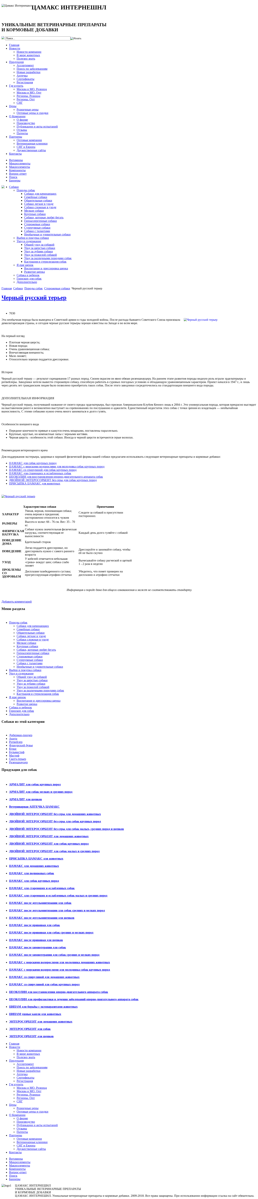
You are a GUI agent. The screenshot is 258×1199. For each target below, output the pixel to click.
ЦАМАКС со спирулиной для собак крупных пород (42, 469)
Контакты (15, 153)
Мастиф (14, 755)
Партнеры (15, 136)
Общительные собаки (38, 200)
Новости (14, 48)
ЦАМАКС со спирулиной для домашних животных (44, 977)
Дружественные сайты (31, 150)
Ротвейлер (15, 742)
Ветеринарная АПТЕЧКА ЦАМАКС (34, 806)
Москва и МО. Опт (29, 92)
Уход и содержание (29, 241)
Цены (12, 106)
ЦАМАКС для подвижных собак (31, 873)
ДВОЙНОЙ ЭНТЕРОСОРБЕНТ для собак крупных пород (49, 843)
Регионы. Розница (28, 96)
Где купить (16, 85)
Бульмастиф (16, 752)
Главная (14, 45)
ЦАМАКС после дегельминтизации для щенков (41, 917)
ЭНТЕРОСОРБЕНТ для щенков (31, 1036)
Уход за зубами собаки (38, 251)
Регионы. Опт (26, 99)
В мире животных (28, 55)
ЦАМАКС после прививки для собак (34, 925)
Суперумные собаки (37, 227)
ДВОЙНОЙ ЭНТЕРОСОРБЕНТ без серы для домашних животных (55, 814)
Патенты (22, 133)
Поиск (13, 177)
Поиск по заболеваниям (32, 68)
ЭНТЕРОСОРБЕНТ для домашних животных (40, 1021)
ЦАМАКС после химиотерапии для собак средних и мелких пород (54, 954)
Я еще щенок (25, 265)
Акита (13, 738)
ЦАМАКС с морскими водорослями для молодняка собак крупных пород (56, 466)
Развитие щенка (34, 271)
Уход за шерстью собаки (39, 248)
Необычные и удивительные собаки (47, 234)
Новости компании (29, 51)
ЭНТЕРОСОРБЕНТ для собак (30, 1029)
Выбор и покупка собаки (33, 237)
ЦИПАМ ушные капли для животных (35, 1014)
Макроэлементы (19, 166)
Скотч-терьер (17, 759)
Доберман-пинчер (20, 735)
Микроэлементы (19, 163)
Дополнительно (27, 282)
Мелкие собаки (34, 210)
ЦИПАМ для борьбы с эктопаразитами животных (43, 1006)
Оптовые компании (29, 140)
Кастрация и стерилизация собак (45, 261)
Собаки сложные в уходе (40, 207)
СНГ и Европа (26, 146)
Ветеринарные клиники (32, 143)
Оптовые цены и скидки (32, 113)
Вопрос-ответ (18, 173)
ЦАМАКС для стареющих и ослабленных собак (40, 473)
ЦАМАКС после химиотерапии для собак (37, 947)
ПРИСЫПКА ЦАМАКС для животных (34, 483)
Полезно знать (26, 58)
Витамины (16, 160)
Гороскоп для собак (29, 278)
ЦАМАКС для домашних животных (34, 866)
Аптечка (22, 75)
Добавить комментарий (17, 601)
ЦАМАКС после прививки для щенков (36, 940)
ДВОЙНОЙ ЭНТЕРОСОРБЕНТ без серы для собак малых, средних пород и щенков (66, 829)
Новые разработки (28, 72)
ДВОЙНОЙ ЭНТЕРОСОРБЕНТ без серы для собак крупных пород (53, 480)
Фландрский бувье (21, 745)
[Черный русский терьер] (18, 496)
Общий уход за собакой (39, 244)
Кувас (13, 748)
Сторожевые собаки (37, 224)
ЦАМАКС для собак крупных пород (32, 463)
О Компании (17, 116)
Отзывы (22, 130)
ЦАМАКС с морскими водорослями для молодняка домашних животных (59, 962)
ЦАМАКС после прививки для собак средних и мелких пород (51, 932)
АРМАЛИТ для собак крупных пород (35, 784)
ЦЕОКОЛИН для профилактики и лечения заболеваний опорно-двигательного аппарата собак (73, 999)
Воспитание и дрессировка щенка (46, 268)
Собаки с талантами (37, 231)
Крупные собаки (35, 214)
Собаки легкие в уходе (38, 203)
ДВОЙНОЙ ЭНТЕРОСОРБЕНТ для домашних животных (49, 836)
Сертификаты (25, 79)
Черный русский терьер (34, 297)
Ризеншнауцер (18, 762)
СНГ (20, 102)
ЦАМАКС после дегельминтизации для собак (40, 902)
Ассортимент (25, 65)
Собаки (14, 186)
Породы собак (26, 190)
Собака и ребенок (28, 275)
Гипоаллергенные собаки (40, 220)
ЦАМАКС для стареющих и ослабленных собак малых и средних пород (58, 895)
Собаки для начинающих (40, 193)
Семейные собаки (35, 197)
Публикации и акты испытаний (37, 126)
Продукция (16, 62)
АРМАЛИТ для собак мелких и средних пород (40, 791)
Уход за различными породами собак (48, 258)
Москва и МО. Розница (32, 89)
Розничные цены (28, 109)
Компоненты (17, 170)
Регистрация (25, 82)
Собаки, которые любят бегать (43, 217)
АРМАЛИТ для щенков (25, 799)
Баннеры (14, 180)
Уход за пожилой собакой (40, 254)
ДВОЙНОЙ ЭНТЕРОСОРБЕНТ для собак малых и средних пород (54, 851)
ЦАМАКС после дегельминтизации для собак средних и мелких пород (57, 910)
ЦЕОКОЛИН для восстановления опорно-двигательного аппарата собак (56, 476)
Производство (26, 123)
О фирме (22, 119)
